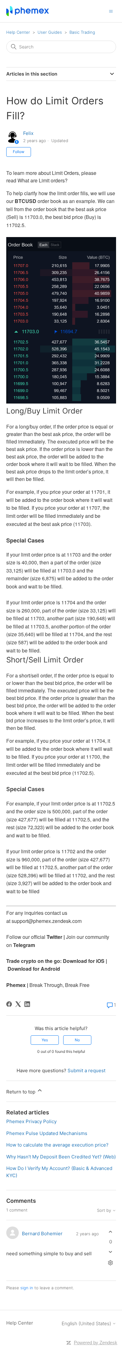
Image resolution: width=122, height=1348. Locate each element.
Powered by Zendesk (95, 1342)
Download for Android (34, 968)
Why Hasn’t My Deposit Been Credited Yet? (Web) (61, 1157)
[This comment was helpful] (110, 1232)
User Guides (50, 32)
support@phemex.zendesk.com (47, 920)
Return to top (21, 1092)
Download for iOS (83, 960)
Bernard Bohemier (42, 1233)
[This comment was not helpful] (110, 1251)
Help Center (18, 32)
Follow (18, 151)
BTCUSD (25, 201)
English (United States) (87, 1323)
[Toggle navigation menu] (111, 10)
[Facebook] (9, 1004)
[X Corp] (18, 1004)
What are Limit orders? (43, 180)
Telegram (24, 945)
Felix (28, 133)
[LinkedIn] (27, 1004)
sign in (26, 1287)
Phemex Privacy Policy (31, 1121)
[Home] (28, 11)
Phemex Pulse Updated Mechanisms (46, 1133)
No (77, 1040)
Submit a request (86, 1070)
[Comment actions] (110, 1262)
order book (45, 209)
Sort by (104, 1210)
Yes (45, 1040)
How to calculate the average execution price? (57, 1145)
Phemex (16, 985)
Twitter (54, 936)
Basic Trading (82, 32)
